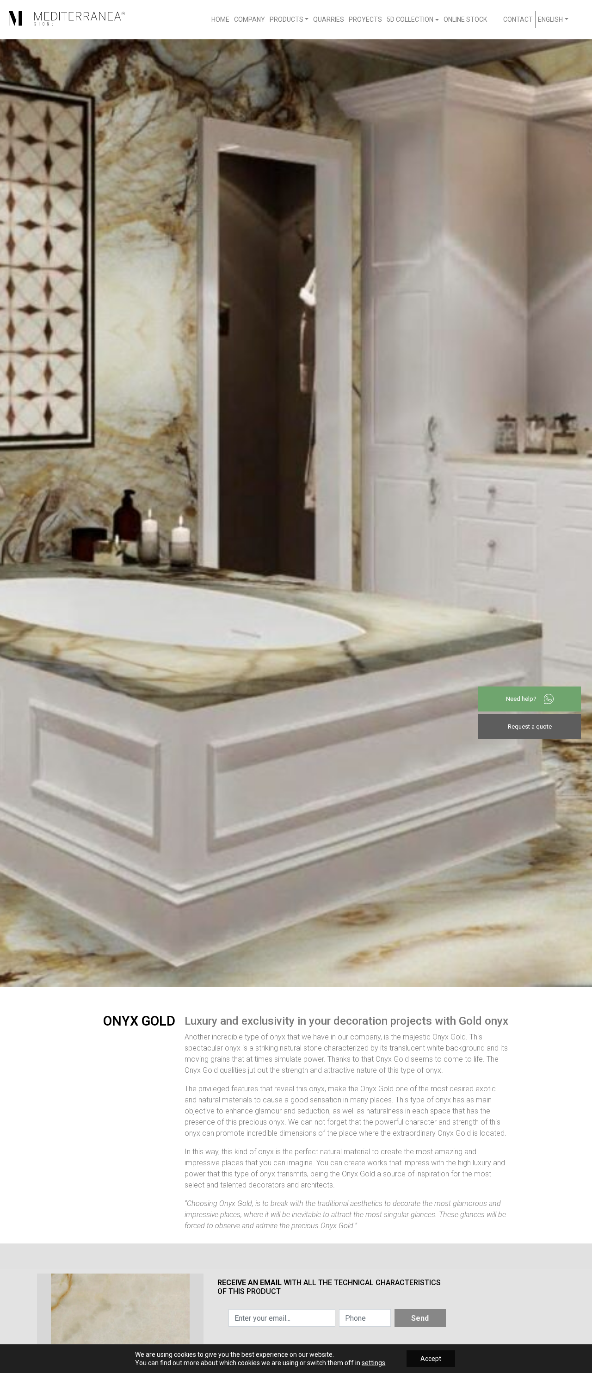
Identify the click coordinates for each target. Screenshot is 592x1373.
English (550, 19)
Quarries (328, 19)
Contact (518, 19)
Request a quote (530, 726)
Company (249, 19)
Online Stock (465, 19)
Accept (430, 1358)
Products (286, 19)
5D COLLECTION (410, 19)
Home (220, 19)
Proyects (365, 19)
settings (373, 1363)
